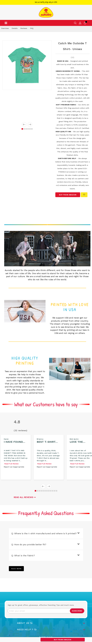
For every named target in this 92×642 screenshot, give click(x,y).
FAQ (31, 28)
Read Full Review (11, 464)
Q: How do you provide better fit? (28, 544)
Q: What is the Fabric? (23, 555)
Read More (16, 569)
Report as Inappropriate (14, 467)
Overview (5, 28)
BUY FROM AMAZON (62, 640)
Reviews (23, 28)
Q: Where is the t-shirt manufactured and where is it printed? (44, 533)
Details (14, 28)
